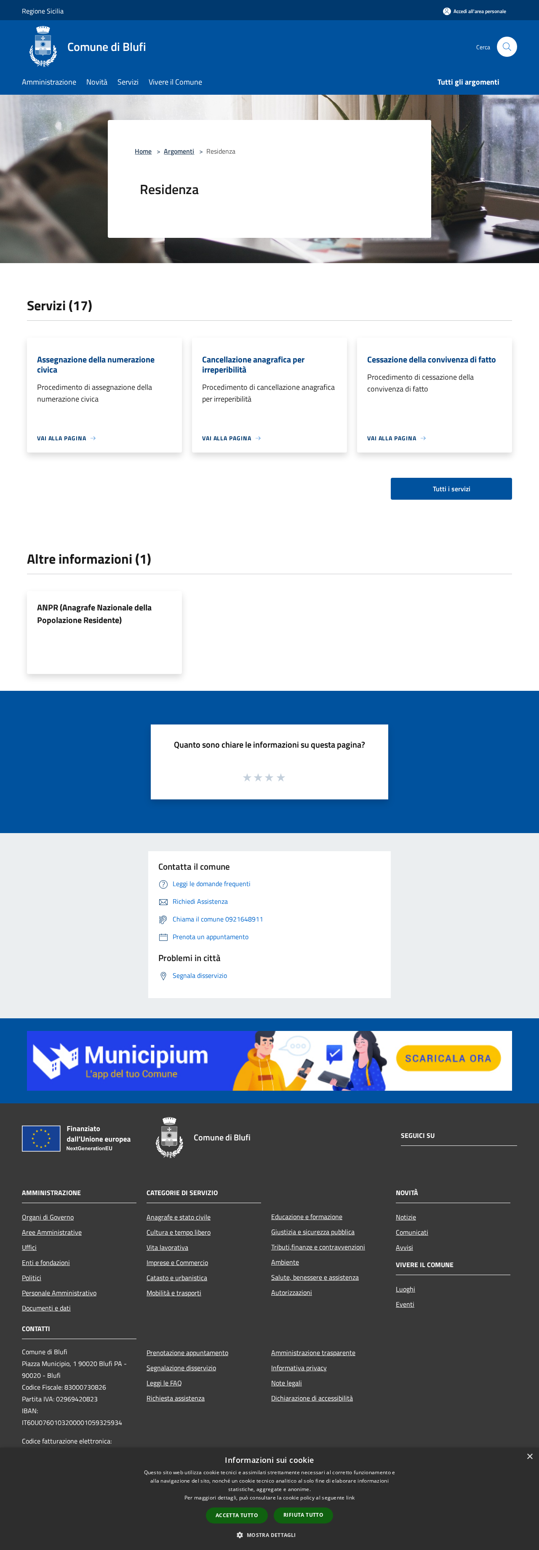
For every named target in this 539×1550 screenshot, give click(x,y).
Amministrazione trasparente (313, 1353)
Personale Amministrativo (59, 1293)
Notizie (406, 1217)
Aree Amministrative (52, 1232)
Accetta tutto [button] (237, 1515)
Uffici (29, 1247)
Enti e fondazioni (46, 1262)
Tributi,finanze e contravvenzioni (318, 1247)
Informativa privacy (299, 1368)
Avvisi (404, 1247)
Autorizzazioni (291, 1292)
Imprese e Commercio (177, 1262)
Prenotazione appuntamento (187, 1353)
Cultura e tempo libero (179, 1232)
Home (143, 151)
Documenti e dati (46, 1308)
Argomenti (179, 151)
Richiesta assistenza (176, 1398)
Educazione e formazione (306, 1217)
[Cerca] (507, 47)
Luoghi (405, 1289)
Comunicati (412, 1232)
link (350, 1497)
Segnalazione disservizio (181, 1368)
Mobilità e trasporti (174, 1293)
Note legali (286, 1383)
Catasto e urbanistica (177, 1278)
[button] (269, 1535)
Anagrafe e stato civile (179, 1217)
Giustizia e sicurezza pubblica (313, 1232)
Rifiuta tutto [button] (303, 1514)
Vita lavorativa (167, 1247)
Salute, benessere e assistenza (315, 1277)
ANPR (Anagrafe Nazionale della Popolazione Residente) (94, 613)
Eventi (405, 1304)
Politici (31, 1278)
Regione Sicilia (43, 11)
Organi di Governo (48, 1217)
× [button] (529, 1457)
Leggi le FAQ (164, 1383)
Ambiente (285, 1262)
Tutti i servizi (451, 489)
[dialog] (269, 1499)
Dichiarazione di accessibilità (312, 1398)
